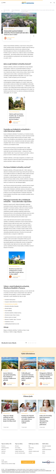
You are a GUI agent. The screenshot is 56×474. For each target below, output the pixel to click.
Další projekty (4, 462)
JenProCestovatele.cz (1, 10)
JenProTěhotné (41, 470)
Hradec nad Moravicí (19, 451)
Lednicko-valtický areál (34, 451)
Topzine (3, 472)
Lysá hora (3, 451)
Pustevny (3, 446)
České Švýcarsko (5, 447)
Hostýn (43, 447)
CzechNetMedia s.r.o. (11, 469)
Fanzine (7, 472)
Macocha (3, 449)
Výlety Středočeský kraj (15, 10)
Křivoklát (3, 453)
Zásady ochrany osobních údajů (8, 463)
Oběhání (36, 470)
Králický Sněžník (18, 449)
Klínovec (17, 446)
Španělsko (23, 370)
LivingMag (23, 472)
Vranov (30, 453)
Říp (29, 446)
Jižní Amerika (42, 370)
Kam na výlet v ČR (7, 10)
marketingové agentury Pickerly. (8, 470)
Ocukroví (27, 472)
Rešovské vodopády (46, 446)
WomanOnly (25, 470)
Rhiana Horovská (10, 37)
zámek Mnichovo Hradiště (11, 304)
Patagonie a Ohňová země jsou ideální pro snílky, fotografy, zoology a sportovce (46, 375)
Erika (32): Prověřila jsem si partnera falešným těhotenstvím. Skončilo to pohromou (46, 420)
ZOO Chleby (17, 447)
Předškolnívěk (48, 470)
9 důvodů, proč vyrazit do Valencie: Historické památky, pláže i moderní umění (27, 376)
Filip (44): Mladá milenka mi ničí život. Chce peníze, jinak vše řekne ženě (9, 418)
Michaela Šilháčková (11, 383)
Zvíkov (43, 451)
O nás (2, 460)
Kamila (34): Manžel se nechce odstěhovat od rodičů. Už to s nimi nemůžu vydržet (28, 419)
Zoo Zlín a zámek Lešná (20, 453)
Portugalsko (5, 370)
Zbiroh (43, 453)
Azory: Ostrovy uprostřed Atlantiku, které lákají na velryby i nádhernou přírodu (9, 376)
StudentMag (11, 472)
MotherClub (31, 470)
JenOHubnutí (32, 472)
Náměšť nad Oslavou (46, 449)
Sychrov (30, 449)
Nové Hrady (31, 447)
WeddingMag (18, 472)
